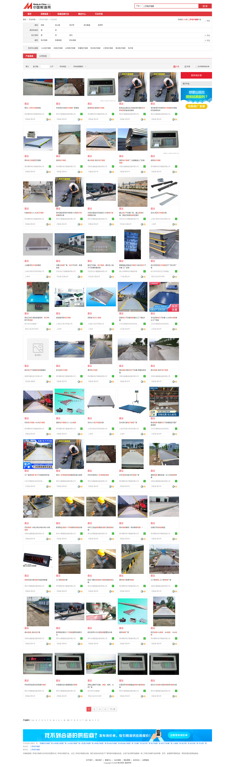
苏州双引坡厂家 (128, 422)
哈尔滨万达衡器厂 (31, 324)
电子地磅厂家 (156, 743)
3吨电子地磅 (58, 48)
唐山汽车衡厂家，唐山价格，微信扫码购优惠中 (131, 214)
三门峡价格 (61, 580)
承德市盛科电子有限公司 (33, 376)
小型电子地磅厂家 (87, 743)
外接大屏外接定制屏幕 (35, 580)
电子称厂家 (185, 743)
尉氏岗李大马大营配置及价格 (100, 632)
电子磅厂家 (194, 743)
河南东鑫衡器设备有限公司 (97, 166)
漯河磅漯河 (126, 580)
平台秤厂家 (203, 743)
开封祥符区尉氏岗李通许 (35, 685)
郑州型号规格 (32, 160)
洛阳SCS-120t (66, 422)
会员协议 (136, 760)
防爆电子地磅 (83, 48)
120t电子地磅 (46, 48)
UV (86, 720)
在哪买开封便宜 (158, 527)
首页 (29, 14)
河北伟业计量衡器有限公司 (129, 219)
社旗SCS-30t (34, 213)
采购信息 (44, 14)
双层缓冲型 (63, 318)
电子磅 (130, 48)
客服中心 (108, 760)
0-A (33, 720)
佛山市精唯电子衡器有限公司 (129, 271)
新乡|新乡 (159, 370)
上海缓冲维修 (32, 265)
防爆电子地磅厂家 (46, 743)
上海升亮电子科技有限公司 (160, 219)
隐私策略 (127, 760)
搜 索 (205, 6)
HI (54, 720)
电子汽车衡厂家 (166, 743)
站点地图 (117, 760)
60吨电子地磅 (70, 48)
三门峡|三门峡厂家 (161, 580)
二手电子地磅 (35, 746)
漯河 (92, 370)
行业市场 (99, 14)
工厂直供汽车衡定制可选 (36, 475)
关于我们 (89, 760)
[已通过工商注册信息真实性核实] (50, 114)
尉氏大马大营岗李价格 (164, 685)
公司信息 (43, 56)
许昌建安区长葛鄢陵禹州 (66, 685)
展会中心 (82, 14)
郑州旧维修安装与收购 (69, 475)
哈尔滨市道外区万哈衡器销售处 (161, 271)
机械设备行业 (63, 14)
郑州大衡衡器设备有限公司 (66, 114)
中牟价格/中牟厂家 (129, 475)
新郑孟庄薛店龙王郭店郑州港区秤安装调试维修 (132, 109)
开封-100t (34, 422)
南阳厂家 (124, 632)
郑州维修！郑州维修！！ (131, 527)
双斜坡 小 (94, 318)
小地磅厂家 (177, 743)
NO (68, 720)
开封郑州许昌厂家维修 (67, 108)
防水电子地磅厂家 (113, 743)
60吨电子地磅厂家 (60, 743)
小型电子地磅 (108, 48)
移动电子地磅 (120, 48)
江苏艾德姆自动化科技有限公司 (129, 324)
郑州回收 (32, 108)
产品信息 (29, 56)
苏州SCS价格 (96, 422)
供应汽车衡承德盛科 (35, 370)
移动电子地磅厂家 (126, 743)
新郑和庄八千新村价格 (69, 527)
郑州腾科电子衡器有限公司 (34, 114)
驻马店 (61, 370)
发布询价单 (196, 75)
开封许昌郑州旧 (98, 475)
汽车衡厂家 (138, 743)
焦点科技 (121, 763)
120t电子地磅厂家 (73, 743)
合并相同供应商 (203, 66)
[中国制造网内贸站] (37, 5)
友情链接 (145, 760)
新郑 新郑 (96, 108)
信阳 (61, 160)
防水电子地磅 (95, 48)
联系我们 (98, 760)
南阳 (155, 160)
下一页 (112, 709)
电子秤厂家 (146, 743)
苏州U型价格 (159, 213)
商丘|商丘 (96, 160)
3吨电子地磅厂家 (100, 743)
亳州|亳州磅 (32, 632)
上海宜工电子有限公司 (64, 324)
